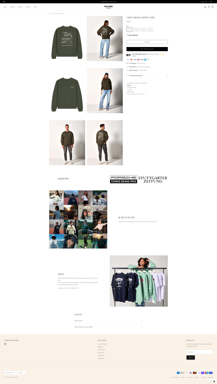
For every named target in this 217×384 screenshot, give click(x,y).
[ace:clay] (108, 7)
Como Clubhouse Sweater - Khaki (59, 13)
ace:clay (8, 377)
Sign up (191, 357)
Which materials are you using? (83, 327)
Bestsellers (20, 7)
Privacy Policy (101, 352)
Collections (12, 7)
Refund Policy (101, 355)
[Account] (204, 7)
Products (5, 7)
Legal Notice (100, 347)
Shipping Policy (101, 358)
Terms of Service (101, 350)
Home (50, 13)
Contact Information (102, 344)
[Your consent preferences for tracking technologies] (214, 381)
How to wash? (79, 320)
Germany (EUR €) (204, 1)
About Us (35, 7)
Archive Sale (28, 7)
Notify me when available (147, 49)
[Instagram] (4, 1)
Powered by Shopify (13, 377)
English (210, 1)
